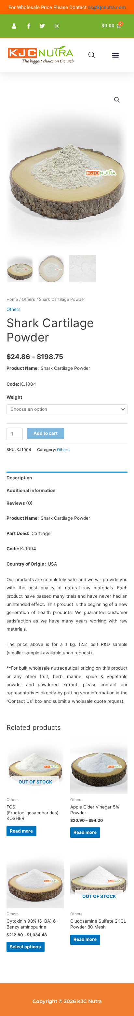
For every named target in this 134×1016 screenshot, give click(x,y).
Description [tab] (19, 477)
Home (12, 299)
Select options (25, 946)
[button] (115, 55)
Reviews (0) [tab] (20, 503)
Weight (14, 397)
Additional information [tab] (31, 490)
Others (28, 299)
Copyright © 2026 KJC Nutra (67, 1001)
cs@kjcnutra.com (107, 7)
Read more (21, 831)
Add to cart (46, 433)
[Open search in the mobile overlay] (91, 55)
